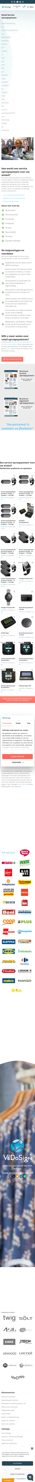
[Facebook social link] (12, 1)
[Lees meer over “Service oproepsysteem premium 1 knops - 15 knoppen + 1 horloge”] (14, 504)
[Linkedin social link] (20, 1)
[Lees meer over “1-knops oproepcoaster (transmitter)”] (14, 642)
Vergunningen (6, 1414)
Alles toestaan (17, 756)
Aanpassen (16, 762)
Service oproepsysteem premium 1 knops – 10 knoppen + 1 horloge (26, 493)
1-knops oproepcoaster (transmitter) (8, 659)
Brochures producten (8, 1397)
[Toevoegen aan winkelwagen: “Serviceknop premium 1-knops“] (32, 617)
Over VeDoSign (6, 1433)
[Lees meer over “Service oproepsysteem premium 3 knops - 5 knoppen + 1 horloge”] (14, 533)
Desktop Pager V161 (25, 686)
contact (8, 348)
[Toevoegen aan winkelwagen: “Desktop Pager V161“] (32, 669)
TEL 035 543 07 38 (17, 7)
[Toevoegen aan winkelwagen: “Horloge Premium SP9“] (14, 591)
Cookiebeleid (11, 1478)
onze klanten (22, 784)
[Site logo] (6, 7)
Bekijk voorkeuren (17, 1474)
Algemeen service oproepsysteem (14, 198)
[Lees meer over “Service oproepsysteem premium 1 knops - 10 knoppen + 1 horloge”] (32, 475)
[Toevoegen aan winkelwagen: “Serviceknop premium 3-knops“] (32, 591)
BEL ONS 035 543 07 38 (13, 359)
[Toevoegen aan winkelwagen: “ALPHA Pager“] (14, 617)
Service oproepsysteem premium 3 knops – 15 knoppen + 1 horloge (8, 580)
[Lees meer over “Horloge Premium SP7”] (32, 562)
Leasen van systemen (8, 1420)
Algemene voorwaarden (9, 1443)
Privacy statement (7, 1440)
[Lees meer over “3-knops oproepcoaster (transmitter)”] (32, 642)
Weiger (17, 1469)
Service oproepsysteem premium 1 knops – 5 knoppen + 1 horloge (8, 493)
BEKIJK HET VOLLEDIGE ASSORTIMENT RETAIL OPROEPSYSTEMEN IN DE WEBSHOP (17, 699)
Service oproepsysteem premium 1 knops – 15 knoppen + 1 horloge (8, 522)
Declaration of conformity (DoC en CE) (13, 1403)
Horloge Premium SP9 (8, 607)
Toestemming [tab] (6, 723)
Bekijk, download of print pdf (26, 379)
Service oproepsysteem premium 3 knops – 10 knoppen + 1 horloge (26, 551)
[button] (32, 1448)
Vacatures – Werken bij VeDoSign (12, 1437)
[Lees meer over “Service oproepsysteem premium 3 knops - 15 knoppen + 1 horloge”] (14, 562)
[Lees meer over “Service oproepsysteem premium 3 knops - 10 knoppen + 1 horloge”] (32, 533)
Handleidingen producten (9, 1400)
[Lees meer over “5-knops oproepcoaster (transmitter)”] (14, 669)
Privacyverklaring (21, 1478)
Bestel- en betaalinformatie (10, 1417)
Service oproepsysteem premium (14, 195)
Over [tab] (29, 723)
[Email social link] (17, 1)
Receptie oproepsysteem (11, 201)
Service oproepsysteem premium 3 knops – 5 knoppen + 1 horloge (8, 551)
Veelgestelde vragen (8, 1410)
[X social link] (14, 1)
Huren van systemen (8, 1424)
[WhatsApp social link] (23, 1)
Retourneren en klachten (9, 1407)
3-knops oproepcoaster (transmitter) (26, 659)
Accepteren (17, 1463)
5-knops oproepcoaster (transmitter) (8, 686)
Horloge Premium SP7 (26, 578)
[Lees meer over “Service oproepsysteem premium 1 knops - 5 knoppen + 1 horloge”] (14, 475)
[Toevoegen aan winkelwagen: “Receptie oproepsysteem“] (32, 504)
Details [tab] (18, 723)
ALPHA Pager (5, 633)
